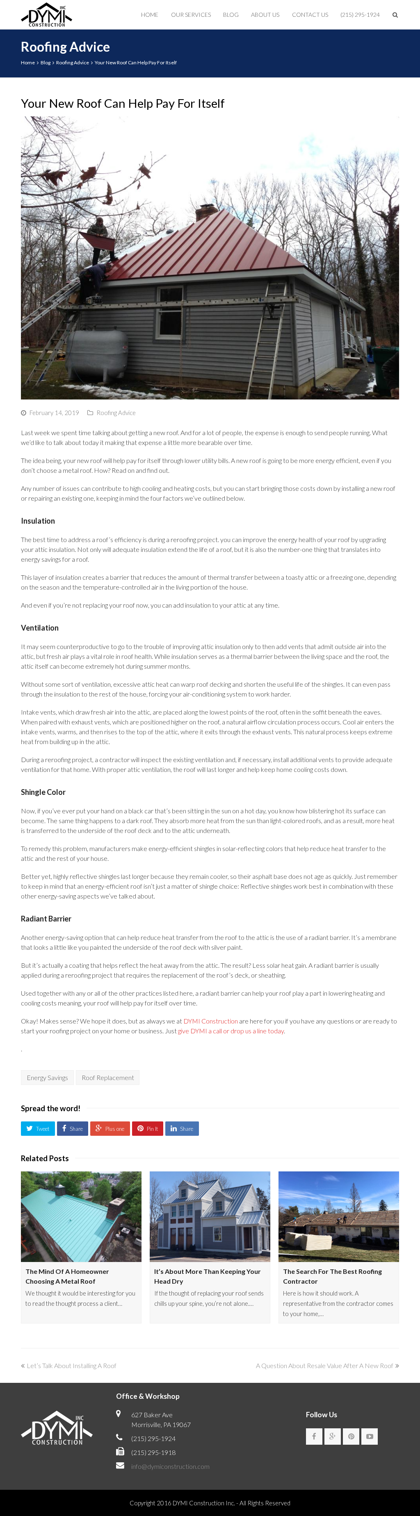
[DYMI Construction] (46, 13)
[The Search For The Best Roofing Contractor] (338, 1216)
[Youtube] (369, 1436)
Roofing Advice (116, 412)
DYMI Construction (210, 1021)
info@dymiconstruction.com (170, 1466)
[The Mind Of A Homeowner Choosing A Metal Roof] (81, 1216)
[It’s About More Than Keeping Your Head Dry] (210, 1216)
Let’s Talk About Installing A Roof (71, 1365)
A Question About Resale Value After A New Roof (324, 1365)
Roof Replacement (108, 1077)
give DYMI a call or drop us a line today (231, 1031)
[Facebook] (314, 1436)
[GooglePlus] (332, 1436)
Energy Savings (47, 1077)
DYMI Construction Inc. (204, 1503)
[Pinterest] (351, 1436)
